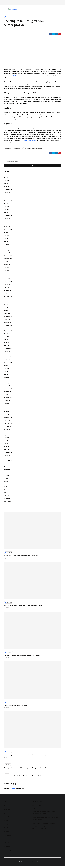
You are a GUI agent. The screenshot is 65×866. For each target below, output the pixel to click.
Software (6, 495)
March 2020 (7, 380)
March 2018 (7, 449)
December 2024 (8, 221)
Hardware (6, 487)
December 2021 (8, 322)
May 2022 (6, 307)
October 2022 (7, 293)
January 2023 (7, 284)
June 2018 (6, 440)
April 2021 (7, 342)
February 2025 (8, 215)
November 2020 (8, 356)
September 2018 (8, 432)
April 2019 (7, 411)
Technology (7, 498)
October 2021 (7, 328)
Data (5, 472)
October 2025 (7, 198)
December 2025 (8, 195)
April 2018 (7, 446)
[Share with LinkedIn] (56, 34)
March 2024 (7, 247)
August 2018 (7, 435)
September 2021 (8, 331)
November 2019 (8, 391)
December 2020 (8, 354)
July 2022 (6, 302)
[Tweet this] (53, 34)
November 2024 (8, 224)
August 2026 (7, 177)
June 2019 (6, 406)
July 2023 (6, 267)
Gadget (6, 478)
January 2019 (7, 420)
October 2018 (7, 429)
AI (4, 466)
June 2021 (6, 336)
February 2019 (8, 417)
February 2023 (8, 281)
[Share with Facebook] (50, 34)
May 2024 (6, 241)
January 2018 (7, 455)
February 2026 (8, 189)
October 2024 (7, 226)
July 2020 (6, 368)
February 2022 (8, 316)
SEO (5, 492)
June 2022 (6, 305)
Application (7, 469)
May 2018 (6, 443)
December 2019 (8, 388)
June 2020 (6, 371)
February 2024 (8, 250)
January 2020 (7, 385)
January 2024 (7, 252)
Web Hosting (7, 501)
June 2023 (6, 270)
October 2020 (7, 359)
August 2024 (7, 232)
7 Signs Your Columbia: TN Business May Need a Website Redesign (22, 655)
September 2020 (8, 362)
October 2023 (7, 261)
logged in (13, 788)
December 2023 (8, 255)
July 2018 (6, 437)
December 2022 (8, 287)
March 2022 (7, 313)
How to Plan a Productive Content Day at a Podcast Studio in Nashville (23, 605)
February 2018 (8, 452)
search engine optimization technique (34, 148)
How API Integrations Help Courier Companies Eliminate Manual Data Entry (25, 755)
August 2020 (7, 365)
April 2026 (7, 186)
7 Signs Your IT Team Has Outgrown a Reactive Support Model (21, 555)
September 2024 (8, 229)
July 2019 (6, 403)
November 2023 (8, 258)
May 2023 (6, 273)
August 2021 (7, 333)
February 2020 (8, 383)
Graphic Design (8, 484)
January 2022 (7, 319)
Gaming (6, 481)
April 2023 (7, 276)
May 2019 (6, 409)
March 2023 (7, 279)
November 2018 (8, 426)
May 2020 (6, 374)
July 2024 (6, 235)
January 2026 (7, 192)
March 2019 (7, 414)
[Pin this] (59, 34)
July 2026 (6, 180)
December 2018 (8, 423)
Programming (7, 489)
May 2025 (6, 212)
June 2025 (6, 209)
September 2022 (8, 296)
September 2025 (8, 200)
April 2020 (7, 377)
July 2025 (6, 206)
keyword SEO (17, 148)
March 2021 (7, 345)
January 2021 (7, 351)
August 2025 (7, 203)
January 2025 (7, 218)
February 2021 (8, 348)
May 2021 (6, 339)
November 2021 (8, 325)
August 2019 (7, 400)
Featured (6, 475)
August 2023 (7, 264)
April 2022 (7, 310)
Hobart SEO (12, 75)
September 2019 (8, 397)
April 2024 (7, 244)
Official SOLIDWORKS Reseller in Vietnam (16, 705)
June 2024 (6, 238)
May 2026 (6, 183)
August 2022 (7, 299)
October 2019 (7, 394)
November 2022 (8, 290)
